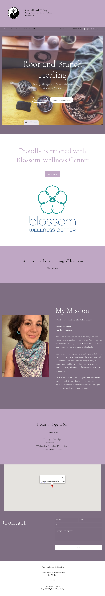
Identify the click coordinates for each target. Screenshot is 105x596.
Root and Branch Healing (36, 10)
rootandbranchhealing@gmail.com (59, 29)
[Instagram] (88, 29)
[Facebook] (85, 29)
